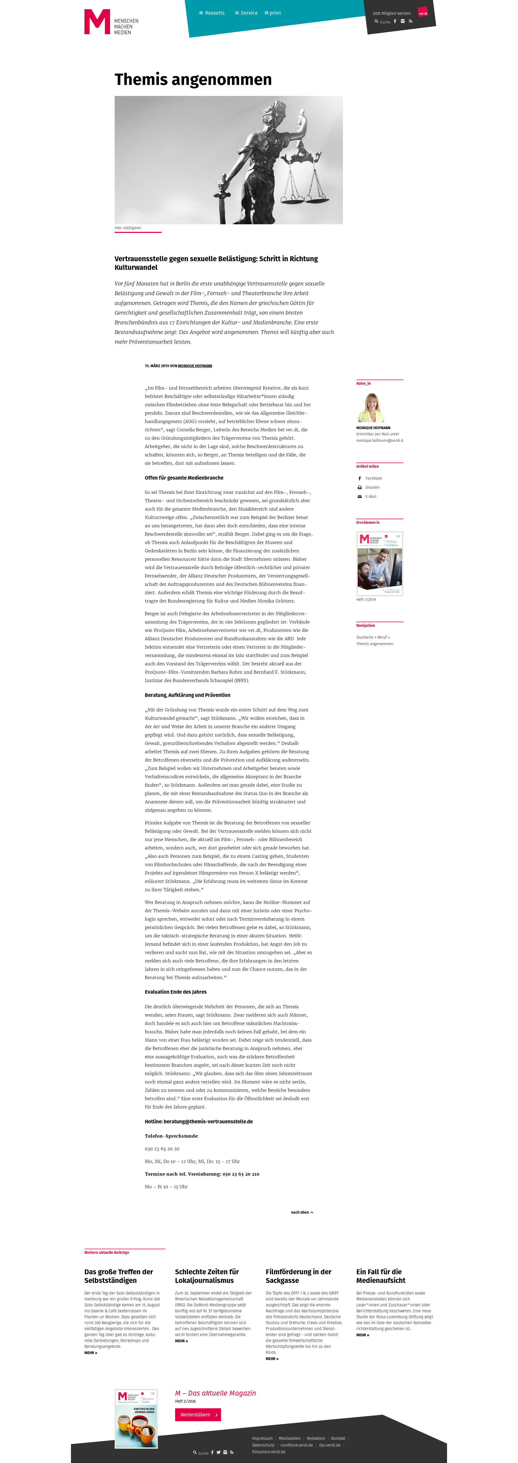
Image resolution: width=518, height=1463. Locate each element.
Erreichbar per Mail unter (377, 434)
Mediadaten (290, 1438)
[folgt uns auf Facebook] (212, 1452)
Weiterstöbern (195, 1414)
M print (273, 12)
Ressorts (214, 12)
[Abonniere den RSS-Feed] (410, 21)
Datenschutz (263, 1445)
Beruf (382, 637)
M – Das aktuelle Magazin (215, 1393)
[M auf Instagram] (403, 21)
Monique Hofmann (195, 366)
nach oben (300, 1212)
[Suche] (195, 1452)
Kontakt (338, 1438)
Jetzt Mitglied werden (392, 13)
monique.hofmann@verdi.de (380, 440)
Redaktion (316, 1438)
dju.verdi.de (329, 1445)
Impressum (262, 1438)
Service (249, 12)
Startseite (364, 637)
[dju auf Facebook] (395, 21)
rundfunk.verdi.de (297, 1445)
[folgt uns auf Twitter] (219, 1452)
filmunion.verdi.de (268, 1452)
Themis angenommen (374, 643)
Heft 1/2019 (366, 599)
